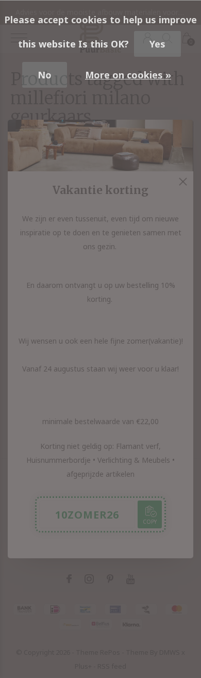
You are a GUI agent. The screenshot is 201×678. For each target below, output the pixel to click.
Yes (157, 44)
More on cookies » (128, 75)
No (45, 75)
